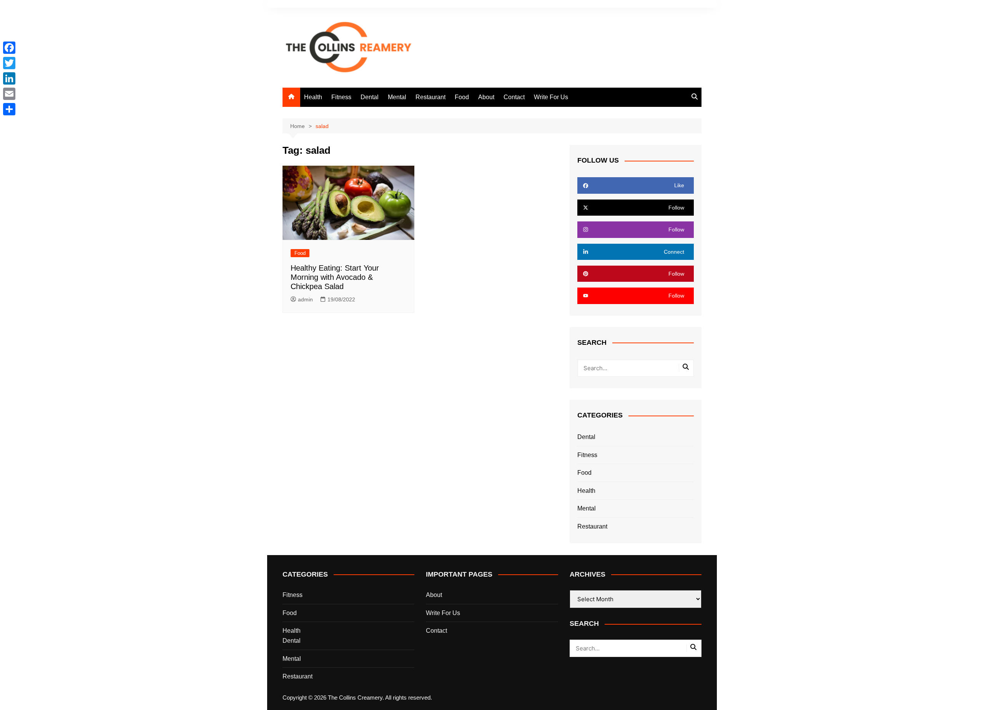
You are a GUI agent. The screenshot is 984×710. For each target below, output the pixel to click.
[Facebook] (9, 47)
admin (305, 299)
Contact (514, 97)
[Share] (9, 109)
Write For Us (551, 97)
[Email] (9, 93)
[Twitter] (9, 63)
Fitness (341, 97)
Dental (370, 97)
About (486, 97)
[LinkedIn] (9, 78)
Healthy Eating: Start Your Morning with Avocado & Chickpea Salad (335, 277)
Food (462, 97)
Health (313, 97)
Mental (397, 97)
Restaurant (430, 97)
